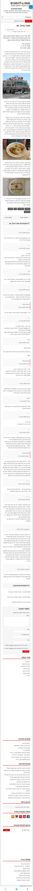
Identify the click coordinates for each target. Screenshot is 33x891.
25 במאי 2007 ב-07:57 (24, 232)
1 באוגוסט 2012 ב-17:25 (24, 456)
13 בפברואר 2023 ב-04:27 (23, 569)
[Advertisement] (16, 708)
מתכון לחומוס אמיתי (14, 784)
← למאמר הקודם (24, 217)
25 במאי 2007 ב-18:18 (24, 289)
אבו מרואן (8, 56)
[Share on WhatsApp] (5, 889)
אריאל (28, 398)
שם (28, 629)
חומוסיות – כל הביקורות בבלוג (22, 866)
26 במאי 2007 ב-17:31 (24, 321)
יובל (29, 271)
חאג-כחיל (20, 209)
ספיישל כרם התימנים (24, 875)
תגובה (27, 615)
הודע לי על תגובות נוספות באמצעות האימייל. (15, 645)
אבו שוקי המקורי (10, 29)
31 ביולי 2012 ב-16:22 (24, 432)
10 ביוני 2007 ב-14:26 (24, 364)
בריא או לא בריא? (25, 864)
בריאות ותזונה (26, 671)
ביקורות (27, 209)
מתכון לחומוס (26, 868)
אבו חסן (12, 126)
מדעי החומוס (26, 668)
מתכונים (28, 661)
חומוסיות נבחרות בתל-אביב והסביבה (21, 602)
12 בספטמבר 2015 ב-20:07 (23, 529)
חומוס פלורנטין (26, 743)
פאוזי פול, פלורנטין (14, 779)
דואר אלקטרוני (25, 634)
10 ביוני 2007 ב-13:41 (25, 383)
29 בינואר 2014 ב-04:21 (24, 499)
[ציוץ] (16, 889)
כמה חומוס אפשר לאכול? (13, 768)
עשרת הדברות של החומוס (23, 878)
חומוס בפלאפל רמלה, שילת (23, 759)
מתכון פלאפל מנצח (25, 873)
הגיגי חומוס (23, 31)
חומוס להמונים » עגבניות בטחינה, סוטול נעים (18, 597)
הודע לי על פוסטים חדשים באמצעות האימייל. (15, 648)
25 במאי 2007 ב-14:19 (24, 248)
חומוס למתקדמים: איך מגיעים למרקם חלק (15, 775)
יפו (15, 209)
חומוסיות (15, 31)
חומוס (18, 31)
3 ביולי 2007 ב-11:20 (25, 401)
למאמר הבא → (8, 217)
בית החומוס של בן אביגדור (17, 793)
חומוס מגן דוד (26, 750)
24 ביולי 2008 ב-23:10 (24, 416)
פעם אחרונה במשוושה (19, 21)
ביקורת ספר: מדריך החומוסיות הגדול (20, 757)
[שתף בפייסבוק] (27, 889)
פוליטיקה (27, 212)
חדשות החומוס (26, 664)
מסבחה (10, 209)
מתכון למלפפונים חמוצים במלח (22, 871)
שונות (28, 675)
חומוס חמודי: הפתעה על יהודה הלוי (21, 755)
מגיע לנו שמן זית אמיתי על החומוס (17, 795)
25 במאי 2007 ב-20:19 (24, 307)
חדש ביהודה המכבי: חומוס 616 (22, 745)
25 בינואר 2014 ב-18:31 (24, 484)
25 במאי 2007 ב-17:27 (24, 274)
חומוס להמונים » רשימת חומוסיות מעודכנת (19, 592)
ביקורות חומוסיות (25, 666)
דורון (29, 339)
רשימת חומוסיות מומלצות (23, 880)
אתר (28, 640)
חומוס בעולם (26, 673)
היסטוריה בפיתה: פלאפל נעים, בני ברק (20, 752)
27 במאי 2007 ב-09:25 (24, 342)
